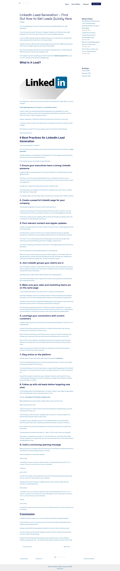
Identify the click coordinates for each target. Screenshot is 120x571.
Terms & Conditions (89, 558)
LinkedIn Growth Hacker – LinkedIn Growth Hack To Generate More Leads (89, 35)
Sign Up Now (96, 4)
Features (86, 4)
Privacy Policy (28, 558)
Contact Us (39, 558)
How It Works (76, 4)
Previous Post (27, 546)
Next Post (67, 546)
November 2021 (86, 76)
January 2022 (86, 70)
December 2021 (86, 73)
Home (67, 4)
